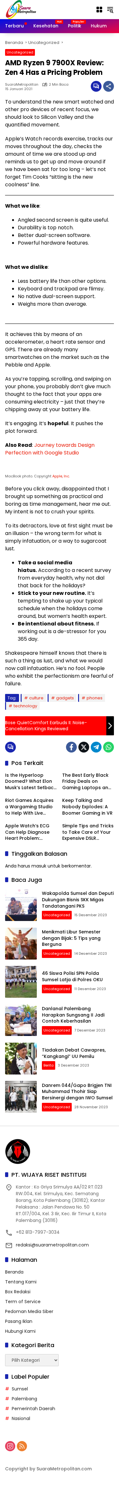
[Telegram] (96, 747)
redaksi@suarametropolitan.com (52, 1245)
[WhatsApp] (108, 747)
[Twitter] (83, 747)
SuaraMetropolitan (21, 84)
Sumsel (20, 1389)
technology (25, 706)
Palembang (24, 1399)
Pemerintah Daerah (33, 1408)
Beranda (14, 1272)
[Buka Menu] (99, 9)
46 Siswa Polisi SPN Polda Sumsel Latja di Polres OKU (72, 976)
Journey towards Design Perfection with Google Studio (50, 448)
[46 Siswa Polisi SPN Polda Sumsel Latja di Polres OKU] (21, 982)
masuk (38, 866)
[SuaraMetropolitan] (21, 9)
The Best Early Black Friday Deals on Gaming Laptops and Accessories (86, 781)
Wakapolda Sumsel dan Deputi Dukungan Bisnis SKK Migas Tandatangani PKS (78, 899)
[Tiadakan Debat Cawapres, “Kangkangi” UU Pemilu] (21, 1058)
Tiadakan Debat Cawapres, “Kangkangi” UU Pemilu (74, 1053)
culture (36, 698)
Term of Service (23, 1301)
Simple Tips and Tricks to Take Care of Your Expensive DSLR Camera (88, 832)
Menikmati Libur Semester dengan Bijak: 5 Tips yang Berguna (71, 938)
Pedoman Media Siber (29, 1311)
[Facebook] (71, 747)
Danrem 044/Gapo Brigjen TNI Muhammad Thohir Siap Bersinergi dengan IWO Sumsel (77, 1091)
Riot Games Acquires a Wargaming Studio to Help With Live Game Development (29, 806)
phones (94, 698)
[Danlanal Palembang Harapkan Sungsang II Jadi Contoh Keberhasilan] (21, 1020)
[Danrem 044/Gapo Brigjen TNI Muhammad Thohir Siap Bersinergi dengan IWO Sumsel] (21, 1097)
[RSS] (22, 1446)
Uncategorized (20, 52)
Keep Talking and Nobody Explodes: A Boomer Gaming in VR (87, 806)
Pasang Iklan (18, 1321)
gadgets (65, 698)
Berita (48, 1065)
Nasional (21, 1418)
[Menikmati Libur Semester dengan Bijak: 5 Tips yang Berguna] (21, 944)
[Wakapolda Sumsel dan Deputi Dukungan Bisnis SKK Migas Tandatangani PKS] (21, 905)
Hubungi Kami (20, 1331)
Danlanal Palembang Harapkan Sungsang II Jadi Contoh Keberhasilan (73, 1014)
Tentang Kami (20, 1282)
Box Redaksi (17, 1292)
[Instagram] (10, 1446)
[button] (110, 9)
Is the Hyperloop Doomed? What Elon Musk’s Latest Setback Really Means (30, 781)
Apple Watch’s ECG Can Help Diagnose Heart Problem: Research (27, 832)
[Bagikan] (108, 86)
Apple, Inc (60, 476)
